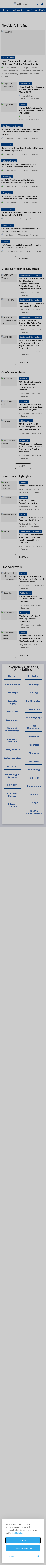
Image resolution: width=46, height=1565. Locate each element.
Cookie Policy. (17, 1533)
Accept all (23, 1540)
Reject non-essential (23, 1548)
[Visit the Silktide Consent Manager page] (37, 1556)
